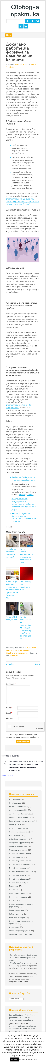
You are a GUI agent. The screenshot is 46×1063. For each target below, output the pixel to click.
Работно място (16, 914)
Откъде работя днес (18, 846)
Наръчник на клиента (18, 828)
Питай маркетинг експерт (21, 872)
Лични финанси (15, 825)
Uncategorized (15, 803)
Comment (10, 684)
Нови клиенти (24, 650)
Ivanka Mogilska (16, 1015)
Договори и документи (19, 814)
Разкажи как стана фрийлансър (23, 955)
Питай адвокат (16, 857)
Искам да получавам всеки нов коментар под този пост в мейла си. (22, 735)
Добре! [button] (14, 1059)
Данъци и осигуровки (18, 810)
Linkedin (26, 26)
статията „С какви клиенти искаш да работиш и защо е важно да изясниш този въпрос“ (22, 201)
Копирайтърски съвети (19, 817)
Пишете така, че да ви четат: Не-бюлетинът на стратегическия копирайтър (23, 767)
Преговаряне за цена (18, 897)
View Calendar (7, 775)
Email (9, 713)
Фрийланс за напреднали (17, 653)
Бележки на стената (18, 807)
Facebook (32, 21)
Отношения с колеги (18, 850)
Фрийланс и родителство (20, 934)
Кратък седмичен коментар (21, 821)
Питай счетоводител (19, 879)
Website (9, 718)
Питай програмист (17, 875)
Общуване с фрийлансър (19, 843)
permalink (14, 656)
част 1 (22, 495)
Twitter (37, 21)
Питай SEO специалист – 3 (12, 620)
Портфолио (14, 890)
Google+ (21, 26)
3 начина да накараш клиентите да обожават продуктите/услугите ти (12, 590)
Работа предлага (16, 910)
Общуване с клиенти (18, 839)
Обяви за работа (17, 963)
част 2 (30, 495)
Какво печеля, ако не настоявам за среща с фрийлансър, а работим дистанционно (26, 628)
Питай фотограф (17, 882)
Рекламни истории (17, 917)
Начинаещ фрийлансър (19, 832)
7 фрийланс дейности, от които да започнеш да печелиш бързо (22, 1017)
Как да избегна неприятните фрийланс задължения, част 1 (26, 556)
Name (9, 708)
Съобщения (14, 927)
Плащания (13, 886)
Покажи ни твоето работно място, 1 (11, 553)
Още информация (28, 1059)
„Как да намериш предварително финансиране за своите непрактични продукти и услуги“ (24, 504)
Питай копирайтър (17, 868)
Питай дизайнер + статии (21, 864)
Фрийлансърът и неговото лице (26, 586)
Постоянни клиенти (18, 893)
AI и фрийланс (15, 799)
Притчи (12, 901)
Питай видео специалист (20, 861)
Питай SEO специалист (19, 853)
